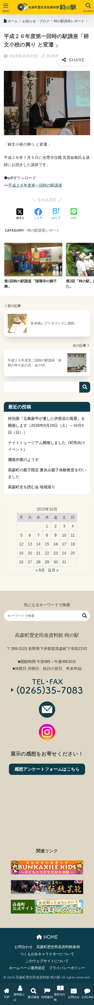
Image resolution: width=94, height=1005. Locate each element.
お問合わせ (23, 947)
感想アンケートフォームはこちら (47, 769)
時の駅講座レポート (43, 230)
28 (38, 562)
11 (73, 535)
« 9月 (40, 570)
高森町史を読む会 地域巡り (31, 487)
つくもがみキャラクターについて (47, 954)
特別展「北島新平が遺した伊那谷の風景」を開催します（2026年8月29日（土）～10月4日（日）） (46, 425)
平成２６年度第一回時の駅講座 (35, 185)
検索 (84, 387)
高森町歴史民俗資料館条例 (58, 947)
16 (56, 544)
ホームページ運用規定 (27, 968)
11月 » (53, 570)
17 (64, 544)
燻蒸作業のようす (23, 460)
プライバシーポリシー (67, 968)
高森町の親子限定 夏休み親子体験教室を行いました (47, 473)
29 (47, 562)
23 (56, 553)
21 (38, 553)
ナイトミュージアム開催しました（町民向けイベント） (46, 446)
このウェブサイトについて (47, 961)
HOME (50, 937)
